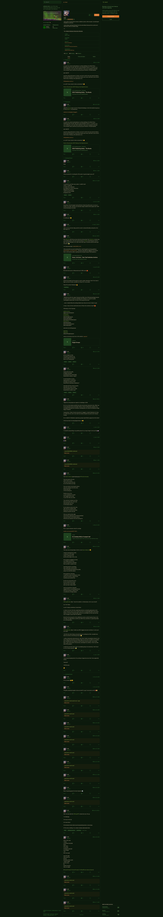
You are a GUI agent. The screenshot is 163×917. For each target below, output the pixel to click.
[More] (99, 98)
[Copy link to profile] (90, 15)
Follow (96, 15)
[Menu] (92, 15)
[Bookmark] (90, 98)
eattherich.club (70, 19)
